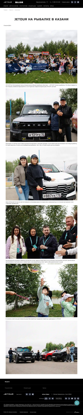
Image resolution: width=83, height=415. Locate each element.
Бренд (44, 388)
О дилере (39, 6)
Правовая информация (24, 412)
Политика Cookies (33, 412)
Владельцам (27, 388)
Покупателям (8, 388)
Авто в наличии (13, 6)
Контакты (46, 6)
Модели (7, 381)
